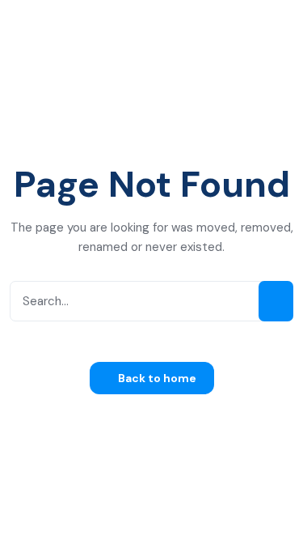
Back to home (156, 378)
